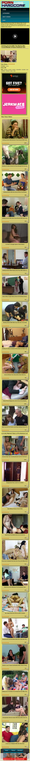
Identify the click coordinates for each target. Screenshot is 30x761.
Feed (4, 20)
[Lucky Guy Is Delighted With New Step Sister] (15, 723)
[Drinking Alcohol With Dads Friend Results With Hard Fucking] (15, 197)
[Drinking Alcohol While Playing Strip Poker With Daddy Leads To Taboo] (15, 250)
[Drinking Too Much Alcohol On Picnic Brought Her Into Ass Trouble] (15, 145)
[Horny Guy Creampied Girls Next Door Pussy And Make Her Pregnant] (15, 540)
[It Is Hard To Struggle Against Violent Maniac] (15, 223)
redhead (8, 70)
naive (11, 70)
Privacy (13, 750)
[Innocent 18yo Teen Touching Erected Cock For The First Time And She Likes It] (15, 436)
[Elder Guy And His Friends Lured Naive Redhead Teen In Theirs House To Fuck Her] (15, 406)
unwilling (3, 70)
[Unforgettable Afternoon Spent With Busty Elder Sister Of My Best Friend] (15, 697)
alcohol (10, 69)
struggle (24, 69)
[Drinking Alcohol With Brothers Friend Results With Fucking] (15, 119)
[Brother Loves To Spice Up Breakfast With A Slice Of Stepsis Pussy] (15, 644)
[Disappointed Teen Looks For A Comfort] (15, 462)
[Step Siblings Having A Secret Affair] (15, 488)
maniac (14, 69)
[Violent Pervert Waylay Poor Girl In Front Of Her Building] (15, 380)
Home (4, 9)
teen (27, 69)
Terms (6, 750)
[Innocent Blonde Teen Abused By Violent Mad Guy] (15, 354)
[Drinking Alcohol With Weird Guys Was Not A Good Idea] (15, 302)
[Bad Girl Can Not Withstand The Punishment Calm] (15, 566)
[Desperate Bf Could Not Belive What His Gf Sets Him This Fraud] (15, 618)
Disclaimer (20, 750)
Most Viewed (6, 17)
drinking (6, 69)
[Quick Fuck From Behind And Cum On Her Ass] (15, 514)
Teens (7, 66)
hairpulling (18, 69)
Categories (6, 13)
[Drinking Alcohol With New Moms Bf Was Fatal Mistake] (15, 171)
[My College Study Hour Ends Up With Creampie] (15, 592)
